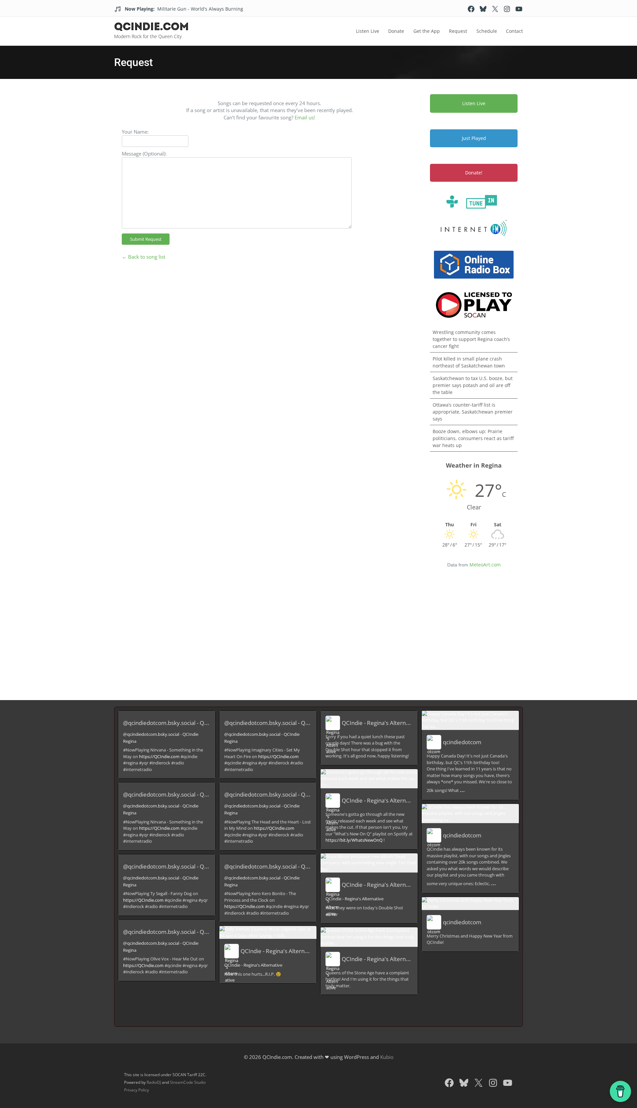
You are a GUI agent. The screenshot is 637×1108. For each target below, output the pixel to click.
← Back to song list (143, 256)
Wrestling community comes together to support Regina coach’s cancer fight (471, 339)
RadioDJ (154, 1082)
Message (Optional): (144, 153)
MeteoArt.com (485, 564)
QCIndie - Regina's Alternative (279, 951)
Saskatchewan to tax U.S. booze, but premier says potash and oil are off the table (473, 385)
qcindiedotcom (462, 742)
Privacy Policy (136, 1090)
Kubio (386, 1057)
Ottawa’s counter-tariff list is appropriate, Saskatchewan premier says (473, 412)
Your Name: (135, 131)
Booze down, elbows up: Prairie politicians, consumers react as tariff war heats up (473, 438)
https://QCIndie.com (159, 756)
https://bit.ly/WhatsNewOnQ (354, 840)
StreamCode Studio (188, 1082)
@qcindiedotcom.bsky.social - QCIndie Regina (181, 723)
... (462, 790)
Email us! (305, 117)
